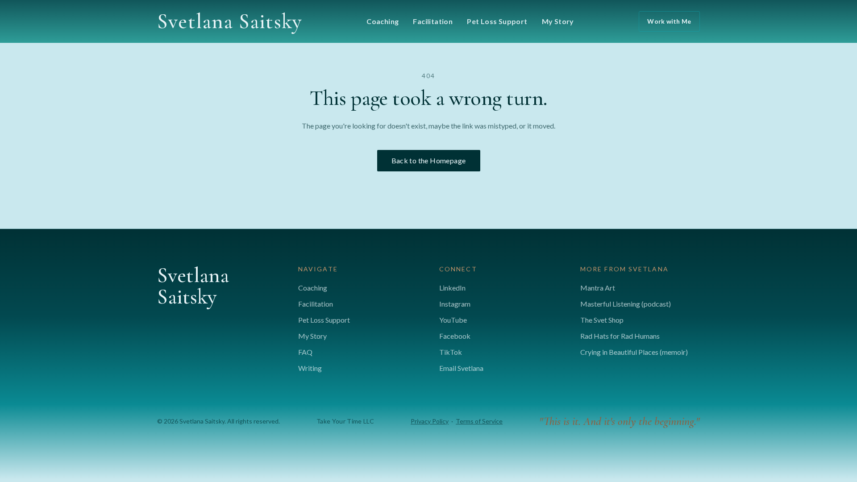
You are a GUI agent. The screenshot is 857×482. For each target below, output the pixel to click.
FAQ (305, 352)
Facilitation (433, 21)
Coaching (382, 21)
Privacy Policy (430, 421)
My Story (558, 21)
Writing (310, 368)
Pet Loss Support (497, 21)
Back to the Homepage (428, 160)
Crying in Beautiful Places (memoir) (634, 352)
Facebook (454, 336)
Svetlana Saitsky (229, 21)
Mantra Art (597, 287)
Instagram (454, 303)
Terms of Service (479, 421)
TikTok (450, 352)
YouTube (453, 320)
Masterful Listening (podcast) (625, 303)
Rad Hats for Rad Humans (620, 336)
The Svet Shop (602, 320)
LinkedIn (452, 287)
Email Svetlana (461, 368)
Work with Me (669, 21)
